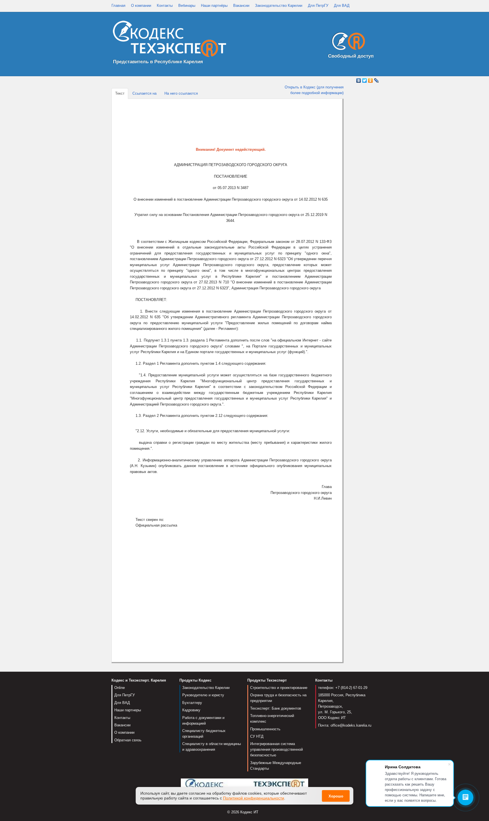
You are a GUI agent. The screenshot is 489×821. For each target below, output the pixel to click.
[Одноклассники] (371, 80)
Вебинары (186, 5)
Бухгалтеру (192, 703)
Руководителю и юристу (203, 695)
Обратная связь (127, 740)
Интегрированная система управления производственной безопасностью (276, 749)
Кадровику (191, 710)
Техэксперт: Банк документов (275, 708)
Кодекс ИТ (249, 812)
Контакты (165, 5)
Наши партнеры (127, 710)
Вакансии (241, 5)
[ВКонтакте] (359, 80)
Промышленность (265, 729)
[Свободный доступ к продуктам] (347, 42)
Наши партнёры (214, 5)
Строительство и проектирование (278, 688)
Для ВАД (341, 5)
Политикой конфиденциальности (253, 798)
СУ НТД (256, 736)
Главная (118, 5)
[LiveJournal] (376, 80)
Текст (120, 93)
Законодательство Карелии (278, 5)
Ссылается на (144, 93)
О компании (141, 5)
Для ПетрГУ (318, 5)
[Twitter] (365, 80)
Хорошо (336, 796)
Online (119, 688)
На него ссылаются (181, 93)
